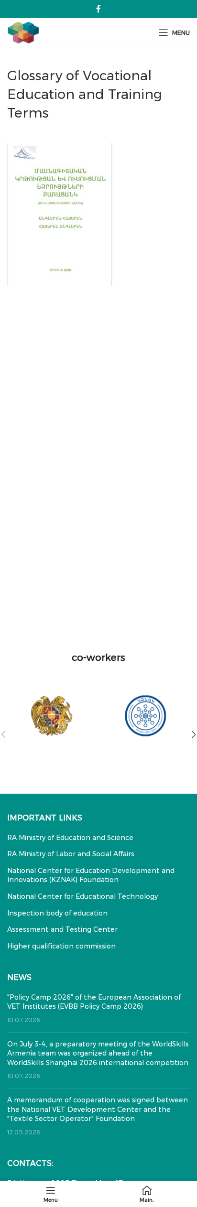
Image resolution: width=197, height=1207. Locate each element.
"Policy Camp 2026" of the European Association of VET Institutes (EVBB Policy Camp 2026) (94, 1002)
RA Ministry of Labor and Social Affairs (70, 854)
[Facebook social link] (98, 8)
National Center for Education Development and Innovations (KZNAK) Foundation (91, 875)
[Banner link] (51, 716)
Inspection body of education (57, 913)
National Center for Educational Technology (82, 896)
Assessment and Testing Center (62, 929)
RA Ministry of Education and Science (70, 837)
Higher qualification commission (61, 946)
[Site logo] (23, 32)
